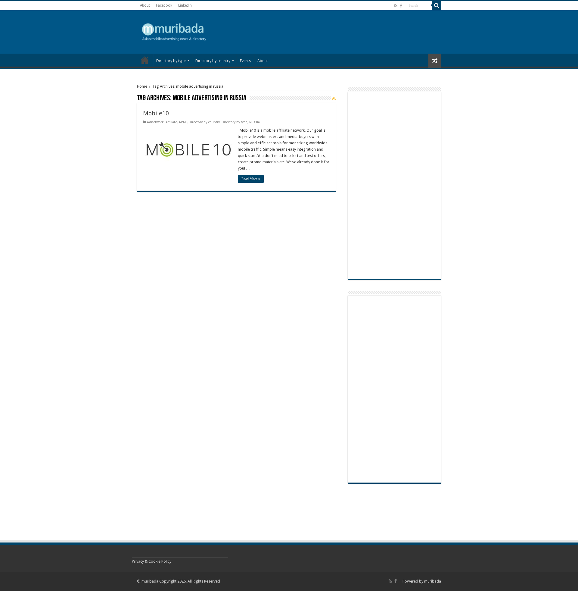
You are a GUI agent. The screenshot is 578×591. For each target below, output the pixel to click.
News (145, 60)
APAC (183, 122)
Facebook (164, 5)
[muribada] (174, 30)
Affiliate (171, 122)
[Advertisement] (388, 31)
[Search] (436, 5)
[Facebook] (401, 5)
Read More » (250, 179)
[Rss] (395, 5)
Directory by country (212, 60)
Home (142, 86)
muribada (432, 581)
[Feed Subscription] (334, 98)
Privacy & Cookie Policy (151, 561)
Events (245, 60)
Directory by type (171, 60)
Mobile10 (156, 113)
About (145, 5)
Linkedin (185, 5)
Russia (254, 122)
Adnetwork (155, 122)
